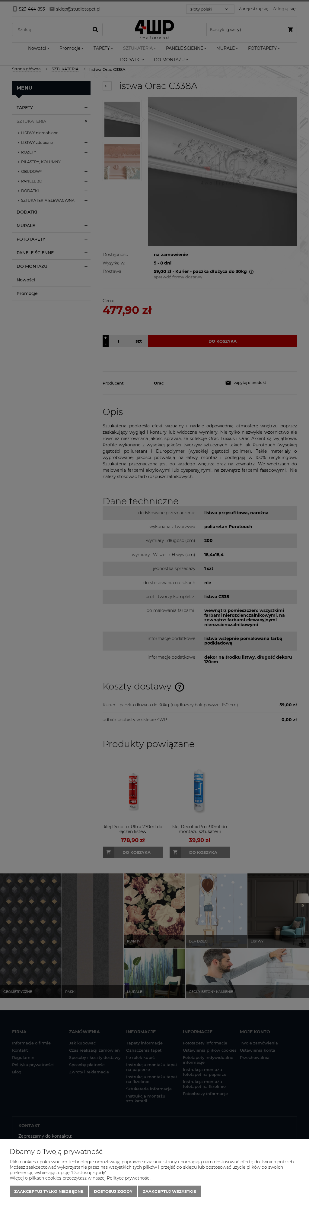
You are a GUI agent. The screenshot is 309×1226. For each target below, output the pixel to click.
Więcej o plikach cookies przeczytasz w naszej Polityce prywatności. (80, 1178)
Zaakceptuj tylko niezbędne (49, 1191)
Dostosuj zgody (113, 1191)
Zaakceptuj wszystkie (169, 1191)
